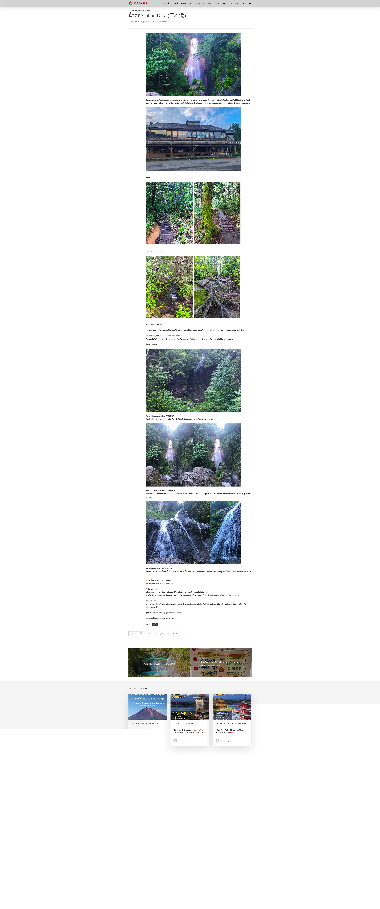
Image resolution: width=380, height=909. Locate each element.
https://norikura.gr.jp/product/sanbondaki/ (167, 613)
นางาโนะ (155, 624)
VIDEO (224, 3)
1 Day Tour (176, 723)
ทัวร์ (204, 3)
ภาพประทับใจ (233, 3)
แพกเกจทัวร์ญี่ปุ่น (153, 723)
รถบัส (190, 3)
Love (137, 633)
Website (215, 801)
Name (131, 801)
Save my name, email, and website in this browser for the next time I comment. (159, 811)
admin (136, 21)
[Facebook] (220, 888)
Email (172, 801)
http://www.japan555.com (165, 618)
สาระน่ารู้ (216, 3)
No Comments (162, 21)
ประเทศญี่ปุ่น (167, 3)
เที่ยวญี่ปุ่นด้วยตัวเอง (179, 3)
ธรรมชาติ (132, 10)
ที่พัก (209, 3)
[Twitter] (214, 888)
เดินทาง (197, 3)
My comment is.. (134, 773)
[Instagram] (225, 888)
